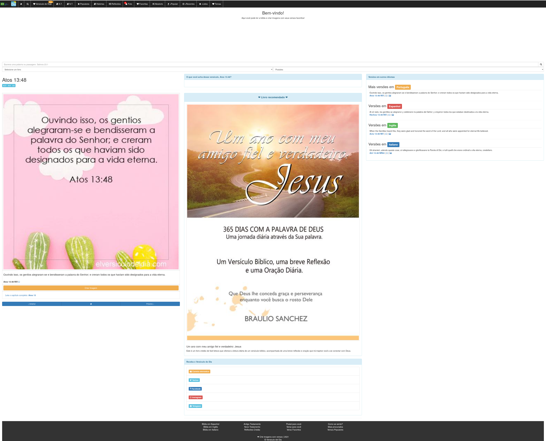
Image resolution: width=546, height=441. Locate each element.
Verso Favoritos (294, 429)
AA (13, 85)
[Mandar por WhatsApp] (386, 96)
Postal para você (293, 424)
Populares (84, 3)
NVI (9, 85)
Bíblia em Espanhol (210, 424)
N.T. (71, 3)
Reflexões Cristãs (252, 429)
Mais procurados (335, 426)
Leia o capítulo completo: (20, 295)
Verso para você (294, 426)
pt (5, 4)
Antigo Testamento (252, 424)
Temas (217, 3)
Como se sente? (335, 424)
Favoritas (143, 3)
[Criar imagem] (390, 96)
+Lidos (204, 3)
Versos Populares (335, 429)
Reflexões (116, 3)
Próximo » (150, 304)
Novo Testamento (252, 426)
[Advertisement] (273, 41)
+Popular (173, 3)
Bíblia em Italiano (210, 429)
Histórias (100, 3)
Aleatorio (158, 3)
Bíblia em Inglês (210, 426)
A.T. (60, 3)
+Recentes (189, 3)
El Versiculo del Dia (273, 439)
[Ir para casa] (91, 304)
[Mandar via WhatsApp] (19, 282)
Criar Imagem (91, 288)
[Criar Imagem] (391, 153)
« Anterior (32, 304)
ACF (4, 85)
